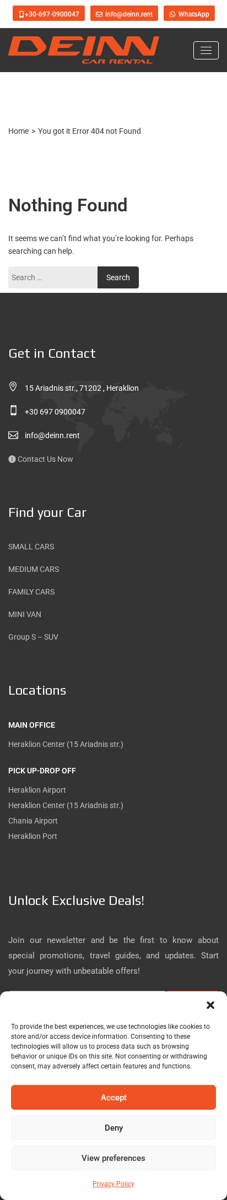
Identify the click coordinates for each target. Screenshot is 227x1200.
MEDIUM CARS (33, 569)
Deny (114, 1128)
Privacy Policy (113, 1184)
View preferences (113, 1158)
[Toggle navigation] (206, 50)
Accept (114, 1098)
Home (18, 131)
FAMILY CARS (31, 591)
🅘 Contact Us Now (40, 459)
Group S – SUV (33, 636)
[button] (210, 1005)
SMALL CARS (31, 546)
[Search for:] (55, 277)
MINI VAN (24, 614)
